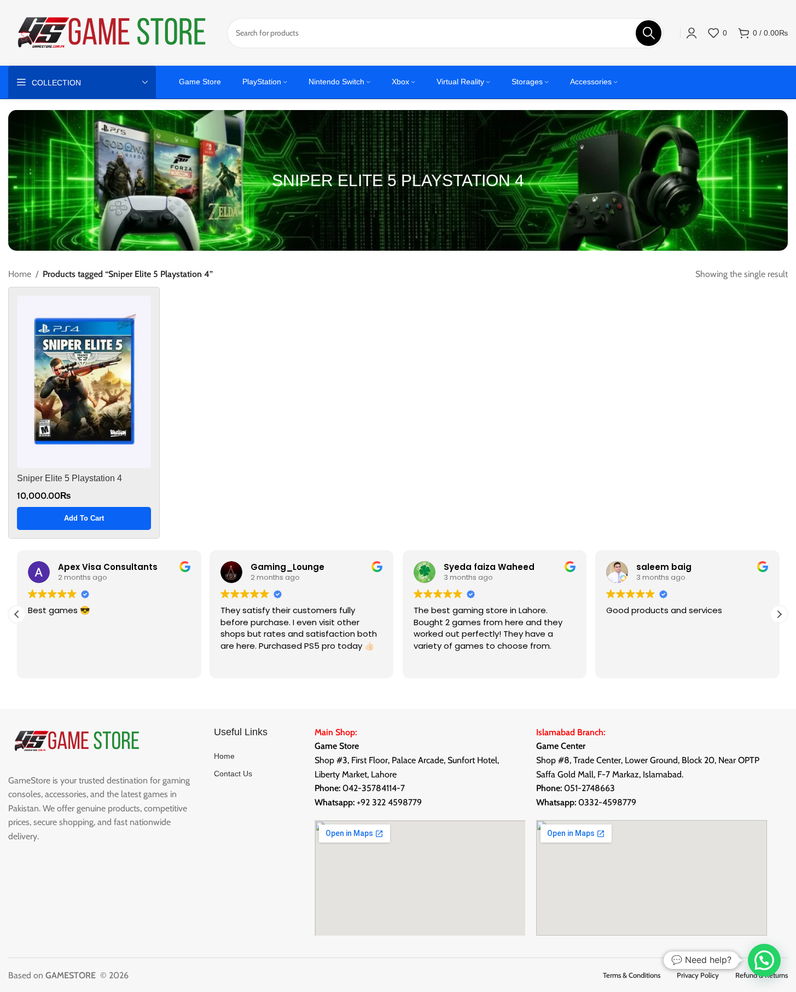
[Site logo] (112, 32)
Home (19, 274)
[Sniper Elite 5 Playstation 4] (84, 382)
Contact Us (233, 773)
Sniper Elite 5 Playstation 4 (69, 478)
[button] (84, 518)
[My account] (691, 33)
